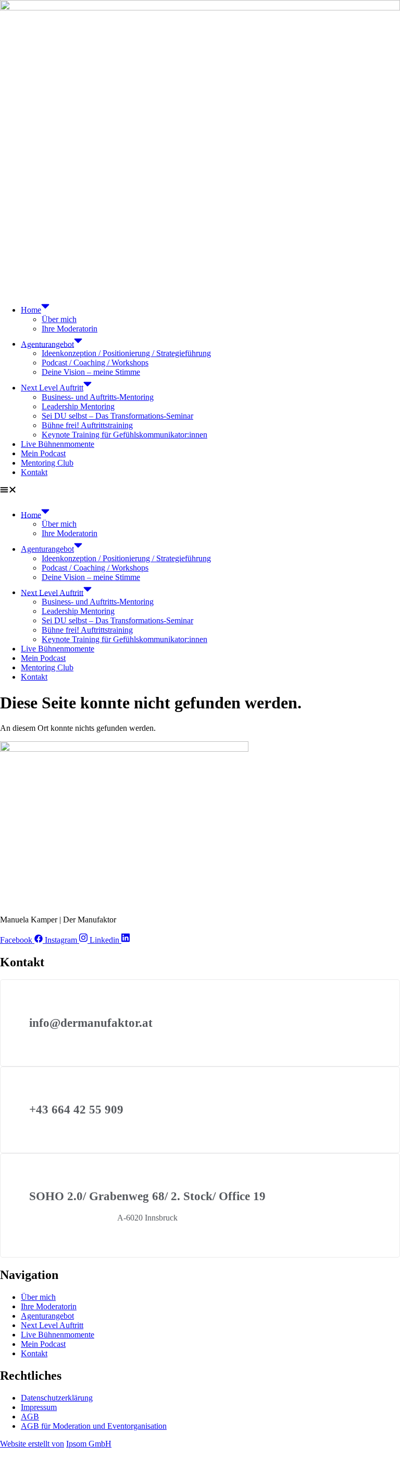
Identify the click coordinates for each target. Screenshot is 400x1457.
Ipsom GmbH (88, 1443)
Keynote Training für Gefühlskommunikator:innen (124, 434)
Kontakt (34, 472)
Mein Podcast (43, 453)
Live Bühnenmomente (57, 444)
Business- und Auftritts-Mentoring (98, 397)
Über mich (59, 319)
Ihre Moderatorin (69, 328)
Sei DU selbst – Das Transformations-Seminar (117, 415)
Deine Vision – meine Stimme (91, 372)
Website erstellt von (32, 1443)
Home (31, 309)
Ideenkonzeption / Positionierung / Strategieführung (126, 353)
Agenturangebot (47, 343)
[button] (200, 490)
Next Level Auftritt (52, 387)
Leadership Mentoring (78, 406)
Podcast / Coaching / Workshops (95, 362)
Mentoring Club (47, 462)
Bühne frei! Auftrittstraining (87, 425)
